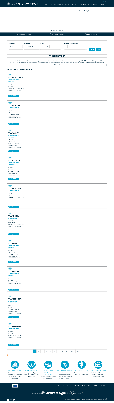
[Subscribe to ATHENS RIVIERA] (7, 355)
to (44, 46)
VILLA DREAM (13, 271)
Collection (12, 43)
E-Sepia (105, 399)
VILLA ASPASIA (14, 161)
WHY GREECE (58, 4)
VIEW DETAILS (13, 96)
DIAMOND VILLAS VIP (58, 34)
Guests (42, 43)
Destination (27, 43)
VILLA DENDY (13, 216)
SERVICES (75, 4)
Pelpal (96, 399)
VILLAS (67, 4)
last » (78, 351)
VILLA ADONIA (14, 105)
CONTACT (103, 4)
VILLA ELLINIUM (14, 327)
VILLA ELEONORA (15, 299)
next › (72, 351)
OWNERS (94, 4)
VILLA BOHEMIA (14, 188)
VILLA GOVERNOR (15, 78)
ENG (103, 1)
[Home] (23, 3)
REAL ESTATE (85, 4)
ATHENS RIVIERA (13, 80)
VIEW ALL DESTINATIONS (24, 34)
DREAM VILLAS (92, 34)
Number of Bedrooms (71, 43)
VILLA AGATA (13, 133)
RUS (106, 1)
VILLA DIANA (13, 244)
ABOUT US (48, 4)
